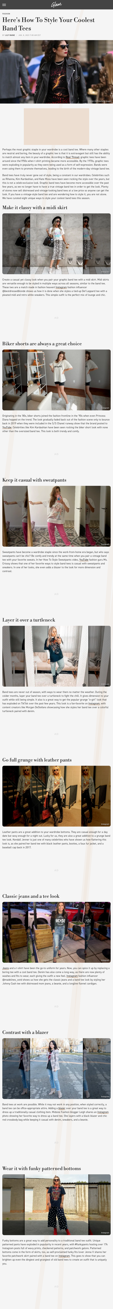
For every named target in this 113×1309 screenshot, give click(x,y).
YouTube (6, 427)
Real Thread (72, 157)
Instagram (105, 272)
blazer (61, 1108)
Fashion (6, 14)
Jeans (5, 968)
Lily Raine (10, 35)
